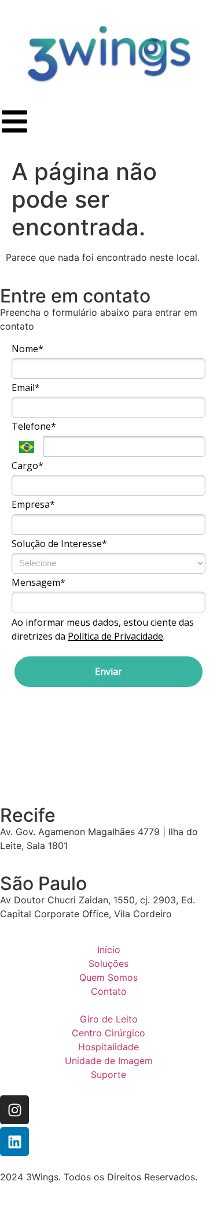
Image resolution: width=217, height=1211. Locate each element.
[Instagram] (14, 1109)
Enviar (108, 671)
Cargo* (27, 465)
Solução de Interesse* (59, 543)
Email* (26, 387)
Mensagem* (38, 582)
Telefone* (34, 426)
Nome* (27, 349)
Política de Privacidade (115, 636)
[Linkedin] (14, 1141)
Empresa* (33, 504)
